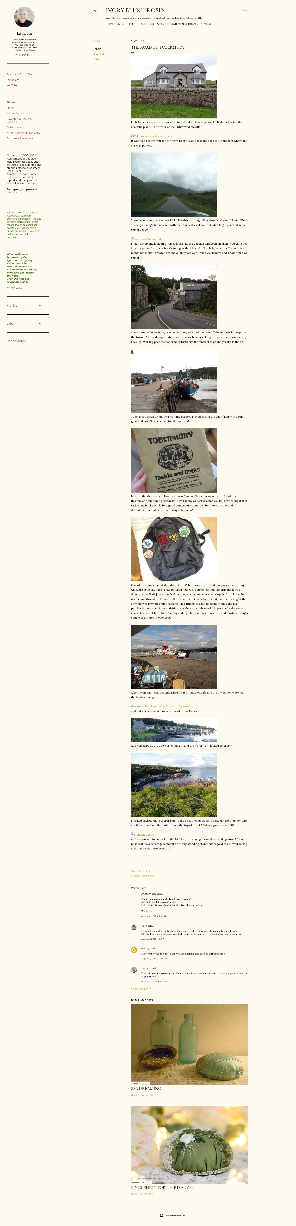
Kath (144, 925)
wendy (145, 948)
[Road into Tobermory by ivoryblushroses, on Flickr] (174, 327)
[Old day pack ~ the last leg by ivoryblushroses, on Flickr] (174, 580)
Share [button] (96, 40)
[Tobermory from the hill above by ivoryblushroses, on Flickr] (174, 816)
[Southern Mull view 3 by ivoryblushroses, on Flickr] (146, 239)
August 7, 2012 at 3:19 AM (153, 939)
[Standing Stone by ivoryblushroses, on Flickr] (142, 834)
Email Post (144, 871)
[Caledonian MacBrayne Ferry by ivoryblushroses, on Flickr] (151, 136)
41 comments (146, 1095)
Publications (14, 127)
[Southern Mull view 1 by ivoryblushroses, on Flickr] (174, 215)
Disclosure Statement (20, 138)
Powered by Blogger (175, 1215)
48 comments (146, 1193)
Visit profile (24, 55)
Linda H (146, 968)
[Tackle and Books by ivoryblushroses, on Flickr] (174, 491)
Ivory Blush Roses (135, 10)
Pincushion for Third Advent (164, 1187)
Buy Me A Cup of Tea (19, 74)
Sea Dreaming (146, 1088)
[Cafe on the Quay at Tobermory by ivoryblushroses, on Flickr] (174, 688)
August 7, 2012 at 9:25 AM (154, 958)
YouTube (12, 85)
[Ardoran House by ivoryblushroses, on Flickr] (174, 117)
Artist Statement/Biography (181, 24)
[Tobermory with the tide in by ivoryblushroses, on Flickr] (174, 741)
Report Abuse (16, 341)
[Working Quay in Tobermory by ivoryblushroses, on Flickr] (174, 412)
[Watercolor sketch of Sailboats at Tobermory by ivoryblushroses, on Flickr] (162, 706)
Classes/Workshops (18, 113)
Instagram (13, 79)
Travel (96, 58)
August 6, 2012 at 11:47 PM (154, 916)
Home (110, 24)
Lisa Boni (24, 33)
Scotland (98, 54)
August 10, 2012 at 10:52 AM (155, 981)
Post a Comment (141, 989)
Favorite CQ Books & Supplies (137, 24)
